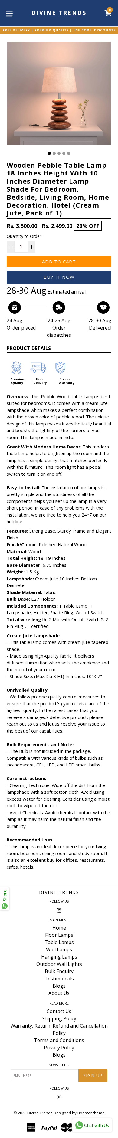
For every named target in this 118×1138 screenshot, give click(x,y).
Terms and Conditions (59, 1040)
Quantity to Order (24, 236)
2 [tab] (54, 153)
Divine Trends (59, 892)
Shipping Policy (59, 1018)
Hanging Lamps (59, 956)
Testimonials (59, 978)
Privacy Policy (59, 1047)
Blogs (59, 985)
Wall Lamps (59, 949)
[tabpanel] (59, 95)
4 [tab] (63, 153)
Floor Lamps (59, 935)
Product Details (29, 348)
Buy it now (59, 277)
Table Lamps (59, 942)
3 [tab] (59, 153)
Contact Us (59, 1011)
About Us (59, 993)
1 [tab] (49, 153)
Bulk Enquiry (59, 971)
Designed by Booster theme (79, 1113)
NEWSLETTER (59, 1065)
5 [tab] (68, 153)
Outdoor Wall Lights (59, 964)
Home (59, 927)
